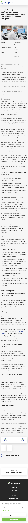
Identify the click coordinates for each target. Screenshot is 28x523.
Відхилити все (14, 515)
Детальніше (5, 510)
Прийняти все (14, 519)
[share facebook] (3, 448)
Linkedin (14, 493)
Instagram (14, 496)
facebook (14, 487)
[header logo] (7, 3)
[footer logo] (14, 483)
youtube (14, 490)
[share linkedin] (9, 448)
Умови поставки (14, 498)
